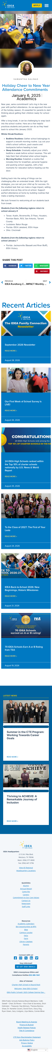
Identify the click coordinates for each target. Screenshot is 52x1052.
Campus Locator (26, 932)
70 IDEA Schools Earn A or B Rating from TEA (24, 648)
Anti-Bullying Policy (26, 1040)
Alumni (26, 886)
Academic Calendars (26, 924)
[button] (46, 5)
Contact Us (26, 900)
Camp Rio (26, 891)
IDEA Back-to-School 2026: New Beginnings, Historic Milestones (22, 588)
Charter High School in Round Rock (26, 984)
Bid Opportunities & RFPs (26, 926)
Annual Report (26, 889)
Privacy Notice (27, 1043)
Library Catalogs (26, 941)
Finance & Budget (27, 1025)
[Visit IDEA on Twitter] (26, 958)
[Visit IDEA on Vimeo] (36, 958)
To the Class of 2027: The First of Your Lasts (25, 528)
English (34, 1050)
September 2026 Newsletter (20, 344)
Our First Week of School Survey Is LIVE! (23, 403)
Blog (26, 929)
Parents (26, 944)
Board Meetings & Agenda (26, 1022)
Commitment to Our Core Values (26, 897)
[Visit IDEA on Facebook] (15, 958)
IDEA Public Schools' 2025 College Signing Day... (26, 992)
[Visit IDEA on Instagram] (20, 958)
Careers (26, 894)
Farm (26, 938)
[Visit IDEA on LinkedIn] (31, 958)
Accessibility (27, 1046)
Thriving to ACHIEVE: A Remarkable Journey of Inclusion (22, 799)
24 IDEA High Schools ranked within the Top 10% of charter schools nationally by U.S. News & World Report (24, 465)
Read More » (11, 350)
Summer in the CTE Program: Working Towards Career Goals (25, 735)
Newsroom (26, 903)
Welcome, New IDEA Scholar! (26, 988)
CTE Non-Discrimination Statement (27, 1037)
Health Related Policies (27, 1028)
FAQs (26, 935)
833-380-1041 (34, 975)
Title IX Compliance (26, 1031)
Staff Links (26, 906)
